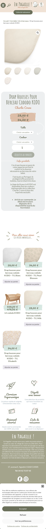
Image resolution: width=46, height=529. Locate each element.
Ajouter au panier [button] (11, 281)
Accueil (6, 21)
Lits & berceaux (23, 21)
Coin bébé (13, 21)
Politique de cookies (13, 526)
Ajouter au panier (23, 155)
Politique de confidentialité (29, 526)
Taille (23, 127)
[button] (43, 486)
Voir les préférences (23, 521)
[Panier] (41, 4)
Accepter (23, 509)
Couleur (23, 137)
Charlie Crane (23, 108)
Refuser (23, 515)
